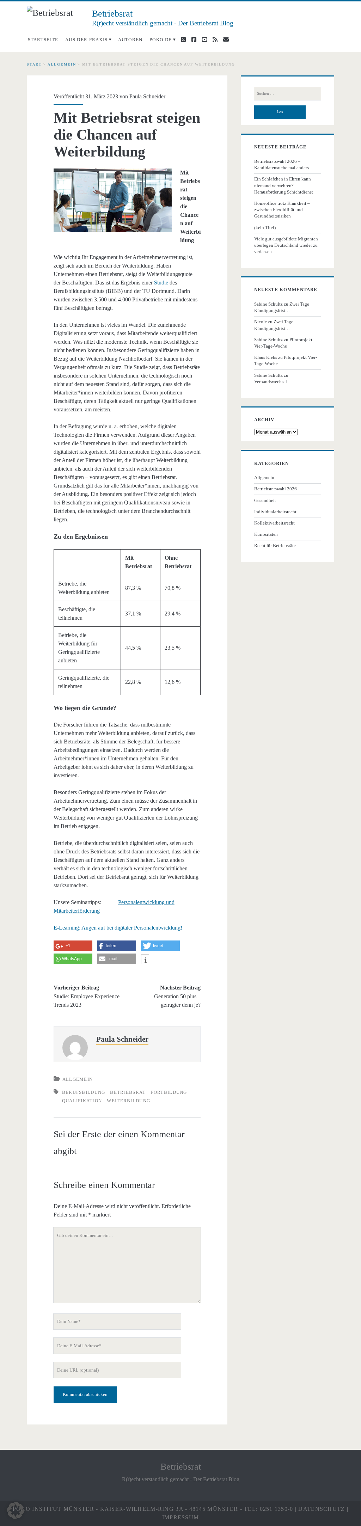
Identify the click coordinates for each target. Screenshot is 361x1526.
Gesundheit (265, 500)
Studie (161, 283)
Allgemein (62, 64)
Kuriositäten (266, 534)
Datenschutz (321, 1509)
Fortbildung (169, 1092)
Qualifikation (82, 1100)
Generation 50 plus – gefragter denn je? (177, 1000)
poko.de (160, 39)
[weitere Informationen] (145, 960)
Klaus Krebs (265, 357)
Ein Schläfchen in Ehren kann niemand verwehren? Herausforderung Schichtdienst (283, 185)
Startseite (43, 39)
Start (34, 64)
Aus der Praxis (86, 39)
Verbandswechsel (270, 381)
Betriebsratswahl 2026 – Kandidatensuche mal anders (281, 164)
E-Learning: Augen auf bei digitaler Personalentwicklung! (118, 928)
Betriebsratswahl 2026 (275, 488)
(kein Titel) (265, 227)
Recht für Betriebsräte (275, 545)
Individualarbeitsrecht (275, 511)
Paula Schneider (147, 96)
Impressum (180, 1517)
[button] (15, 1510)
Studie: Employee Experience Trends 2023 (87, 1000)
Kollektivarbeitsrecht (274, 523)
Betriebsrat (128, 1092)
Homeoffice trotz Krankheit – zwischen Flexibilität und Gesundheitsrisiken (282, 210)
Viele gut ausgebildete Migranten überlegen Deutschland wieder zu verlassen (286, 245)
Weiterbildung (128, 1100)
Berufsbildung (83, 1092)
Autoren (130, 39)
